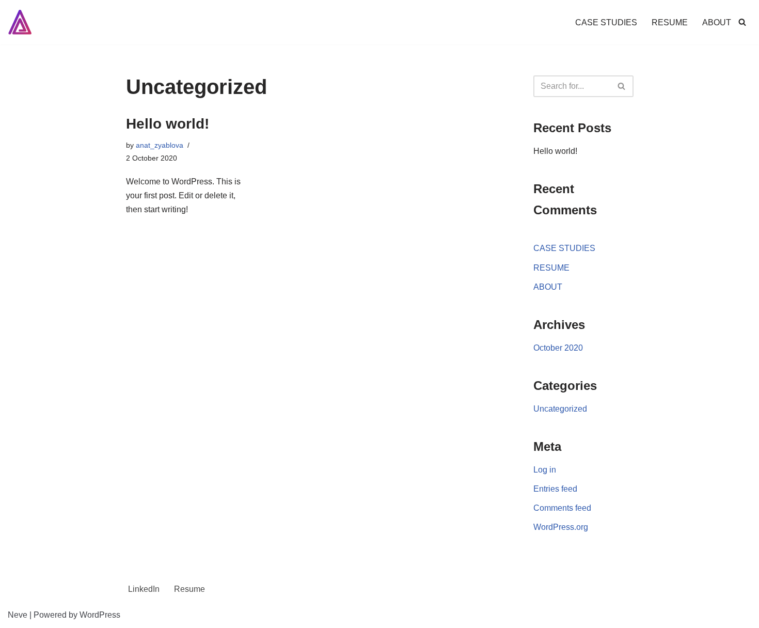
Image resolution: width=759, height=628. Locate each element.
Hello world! (167, 124)
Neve (17, 614)
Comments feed (562, 508)
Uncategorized (560, 408)
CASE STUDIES (606, 22)
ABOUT (716, 22)
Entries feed (555, 488)
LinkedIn (144, 589)
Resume (189, 589)
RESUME (670, 22)
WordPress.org (560, 527)
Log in (544, 469)
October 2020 (558, 347)
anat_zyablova (159, 145)
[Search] (742, 22)
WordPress (100, 614)
